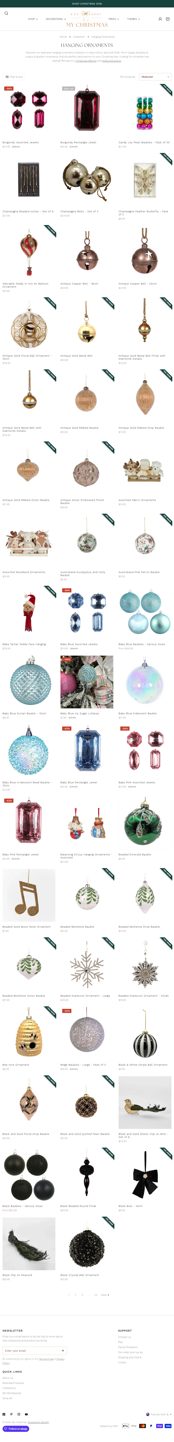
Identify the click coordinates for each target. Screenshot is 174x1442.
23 (95, 1294)
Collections (9, 1388)
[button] (167, 19)
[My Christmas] (87, 19)
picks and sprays (111, 60)
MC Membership (12, 1393)
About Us (8, 1377)
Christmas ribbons (85, 60)
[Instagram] (19, 1414)
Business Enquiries (13, 1383)
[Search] (6, 13)
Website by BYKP (109, 1426)
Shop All (7, 1398)
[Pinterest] (11, 1414)
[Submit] (63, 1350)
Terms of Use (46, 1358)
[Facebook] (4, 1414)
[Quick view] (49, 134)
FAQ (120, 1342)
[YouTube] (26, 1414)
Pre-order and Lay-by (130, 1352)
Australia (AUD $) (160, 1414)
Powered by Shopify (38, 1422)
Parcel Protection (128, 1347)
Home (63, 36)
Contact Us (124, 1337)
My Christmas (19, 1422)
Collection (79, 36)
